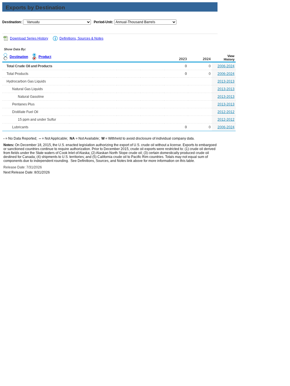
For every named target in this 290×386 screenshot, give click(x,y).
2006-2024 (226, 66)
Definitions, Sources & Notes (81, 38)
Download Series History (29, 38)
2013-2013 (226, 81)
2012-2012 (226, 112)
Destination (19, 57)
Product (45, 57)
